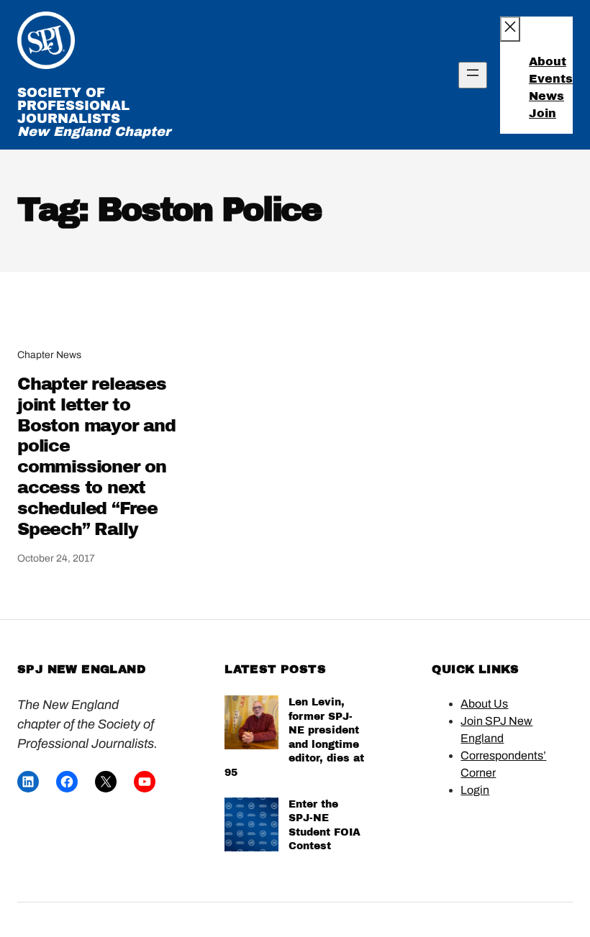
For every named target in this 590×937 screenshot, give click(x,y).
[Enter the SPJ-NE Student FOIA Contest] (251, 826)
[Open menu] (472, 75)
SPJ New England (81, 669)
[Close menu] (510, 29)
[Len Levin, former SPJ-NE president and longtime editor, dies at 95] (251, 724)
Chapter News (49, 354)
